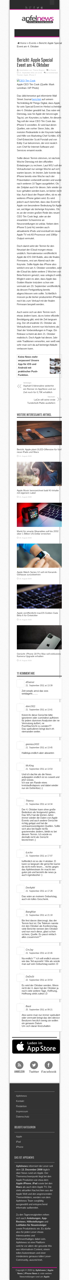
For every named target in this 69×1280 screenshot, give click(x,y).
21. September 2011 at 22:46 (39, 953)
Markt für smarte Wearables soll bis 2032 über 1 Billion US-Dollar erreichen (38, 532)
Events (32, 43)
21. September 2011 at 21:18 (39, 915)
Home (23, 43)
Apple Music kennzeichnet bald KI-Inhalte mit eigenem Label (38, 491)
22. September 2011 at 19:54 (39, 980)
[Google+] (30, 8)
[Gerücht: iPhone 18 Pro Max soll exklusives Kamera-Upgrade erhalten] (39, 637)
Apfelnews (21, 1095)
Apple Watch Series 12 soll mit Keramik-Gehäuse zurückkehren (37, 573)
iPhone (19, 1146)
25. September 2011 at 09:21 (39, 1009)
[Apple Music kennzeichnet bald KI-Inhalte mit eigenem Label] (39, 473)
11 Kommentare (52, 73)
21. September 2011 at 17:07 (39, 856)
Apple (26, 75)
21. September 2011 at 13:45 (39, 747)
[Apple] (41, 8)
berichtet (36, 99)
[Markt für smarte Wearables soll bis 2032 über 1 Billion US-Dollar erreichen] (39, 514)
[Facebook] (34, 8)
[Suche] (52, 2)
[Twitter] (38, 8)
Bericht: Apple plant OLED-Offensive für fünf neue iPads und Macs (39, 450)
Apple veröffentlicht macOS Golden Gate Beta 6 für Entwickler (37, 614)
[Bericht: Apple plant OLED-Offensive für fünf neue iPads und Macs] (39, 432)
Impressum (22, 1111)
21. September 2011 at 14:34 (39, 804)
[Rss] (26, 8)
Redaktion (21, 1106)
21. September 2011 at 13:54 (39, 769)
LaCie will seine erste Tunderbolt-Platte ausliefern (41, 400)
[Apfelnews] (36, 19)
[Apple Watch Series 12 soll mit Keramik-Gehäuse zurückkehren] (39, 555)
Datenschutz (22, 1116)
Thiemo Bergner (39, 70)
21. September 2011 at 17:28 (39, 891)
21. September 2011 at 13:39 (39, 685)
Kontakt (20, 1101)
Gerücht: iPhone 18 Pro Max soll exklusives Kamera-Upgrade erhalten (39, 655)
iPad (18, 1141)
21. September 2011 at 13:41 (39, 709)
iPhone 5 (32, 75)
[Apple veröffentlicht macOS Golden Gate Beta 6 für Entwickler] (39, 596)
